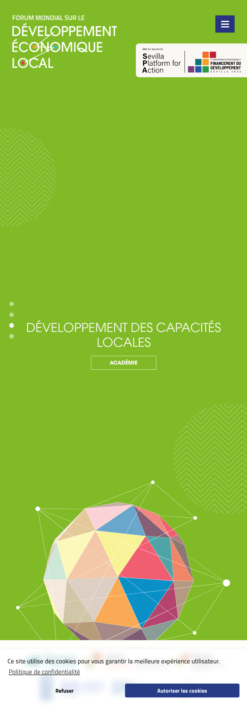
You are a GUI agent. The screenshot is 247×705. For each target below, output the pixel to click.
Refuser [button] (64, 690)
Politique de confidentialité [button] (44, 671)
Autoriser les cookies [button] (182, 690)
